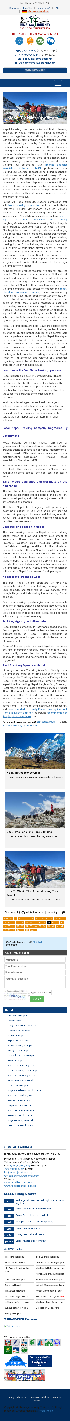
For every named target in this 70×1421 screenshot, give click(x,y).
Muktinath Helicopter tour (50, 1268)
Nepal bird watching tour (21, 1065)
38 (44, 926)
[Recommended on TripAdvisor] (40, 41)
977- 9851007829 (46, 722)
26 (53, 922)
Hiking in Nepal (16, 1060)
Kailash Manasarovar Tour (50, 1285)
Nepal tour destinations (28, 1228)
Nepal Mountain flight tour (21, 1075)
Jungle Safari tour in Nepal (22, 1025)
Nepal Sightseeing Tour (49, 1290)
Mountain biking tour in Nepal (23, 1070)
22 (35, 922)
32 (18, 926)
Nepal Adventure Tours (20, 1105)
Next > (33, 930)
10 (47, 919)
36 (35, 926)
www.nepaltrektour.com (18, 1182)
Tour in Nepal (15, 1020)
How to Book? (43, 8)
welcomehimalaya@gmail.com (37, 62)
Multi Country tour (15, 1262)
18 (18, 922)
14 (64, 919)
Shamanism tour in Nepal (49, 1279)
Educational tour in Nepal (21, 1055)
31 (13, 926)
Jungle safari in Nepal (16, 1308)
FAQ (57, 8)
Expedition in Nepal (18, 1040)
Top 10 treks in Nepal (47, 1257)
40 (53, 926)
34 (27, 926)
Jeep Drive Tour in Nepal (21, 1125)
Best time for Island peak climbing (29, 831)
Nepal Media (46, 1410)
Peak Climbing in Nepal (20, 1045)
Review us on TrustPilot (20, 8)
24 (44, 922)
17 (13, 922)
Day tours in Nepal (15, 1279)
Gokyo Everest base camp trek (32, 1215)
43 (5, 930)
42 (62, 926)
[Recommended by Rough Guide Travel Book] (30, 41)
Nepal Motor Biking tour (20, 1095)
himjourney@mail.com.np (37, 58)
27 (57, 922)
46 (18, 930)
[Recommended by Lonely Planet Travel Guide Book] (19, 41)
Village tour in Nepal (19, 1050)
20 (27, 922)
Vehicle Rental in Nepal (20, 1080)
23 (40, 922)
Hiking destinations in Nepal (30, 1234)
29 (5, 926)
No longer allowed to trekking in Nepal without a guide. (41, 1202)
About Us (21, 1397)
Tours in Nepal (13, 1285)
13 (60, 919)
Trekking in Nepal (17, 1015)
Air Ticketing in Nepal (16, 1296)
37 (40, 926)
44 (9, 930)
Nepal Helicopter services (23, 772)
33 (22, 926)
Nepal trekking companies (23, 205)
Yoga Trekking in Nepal (20, 1120)
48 (27, 930)
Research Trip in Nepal (20, 1115)
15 (5, 922)
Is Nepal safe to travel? (18, 1302)
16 (9, 922)
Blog (11, 1397)
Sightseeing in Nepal (19, 1030)
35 (31, 926)
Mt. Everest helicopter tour (17, 1270)
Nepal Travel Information (21, 1110)
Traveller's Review (15, 1290)
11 (51, 919)
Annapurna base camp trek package (35, 1221)
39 (49, 926)
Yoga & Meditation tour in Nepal (24, 1090)
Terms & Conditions (39, 1397)
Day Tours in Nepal (18, 1085)
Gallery (36, 1401)
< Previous (8, 919)
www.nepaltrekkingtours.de (20, 1185)
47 (22, 930)
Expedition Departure (47, 1308)
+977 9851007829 (26, 50)
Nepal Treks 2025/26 (50, 1296)
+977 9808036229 (28, 54)
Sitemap (56, 1397)
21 (31, 922)
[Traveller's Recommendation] (51, 41)
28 (62, 922)
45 (13, 930)
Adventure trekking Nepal (50, 1262)
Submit (37, 999)
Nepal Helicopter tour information (34, 1208)
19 (22, 922)
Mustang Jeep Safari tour (49, 1302)
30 (9, 926)
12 (56, 919)
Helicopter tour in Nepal (20, 1100)
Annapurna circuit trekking (50, 219)
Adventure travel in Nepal (50, 1274)
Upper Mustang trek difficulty (31, 1241)
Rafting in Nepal (16, 1035)
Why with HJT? (35, 70)
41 (58, 926)
